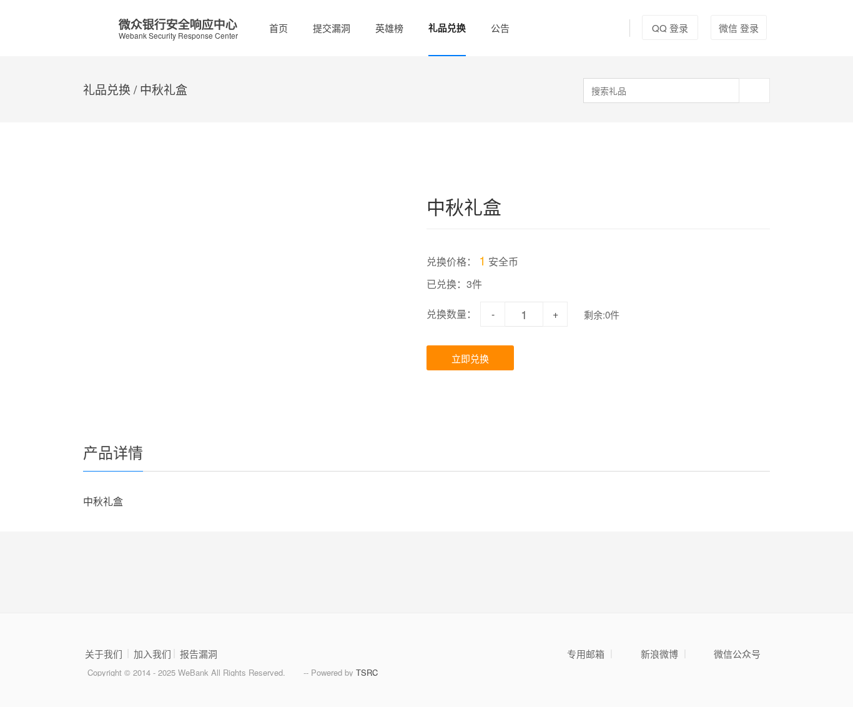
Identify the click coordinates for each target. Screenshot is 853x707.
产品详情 (113, 452)
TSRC (367, 672)
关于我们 (103, 654)
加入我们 (152, 654)
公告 (500, 27)
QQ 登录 (670, 27)
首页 (278, 27)
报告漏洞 (198, 654)
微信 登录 (739, 27)
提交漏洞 (331, 27)
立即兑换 (470, 358)
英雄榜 (389, 27)
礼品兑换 (447, 27)
